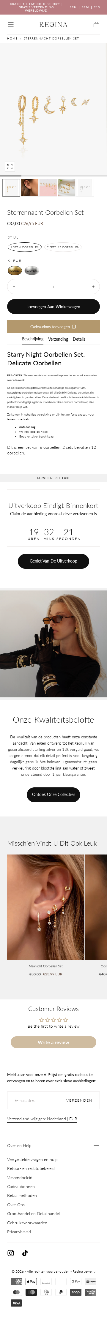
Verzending (58, 339)
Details (79, 339)
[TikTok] (25, 1253)
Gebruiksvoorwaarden (27, 1222)
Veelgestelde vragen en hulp (32, 1159)
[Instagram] (10, 1253)
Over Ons (16, 1204)
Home (12, 38)
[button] (10, 24)
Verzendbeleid (19, 1177)
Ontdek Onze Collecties (53, 794)
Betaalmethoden (22, 1195)
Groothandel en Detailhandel (33, 1213)
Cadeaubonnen (21, 1186)
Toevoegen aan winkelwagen (53, 306)
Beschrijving (32, 339)
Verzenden (79, 1100)
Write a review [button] (53, 1042)
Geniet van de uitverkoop (53, 560)
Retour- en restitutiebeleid (31, 1168)
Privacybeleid (19, 1231)
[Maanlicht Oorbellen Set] (45, 907)
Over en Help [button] (19, 1145)
